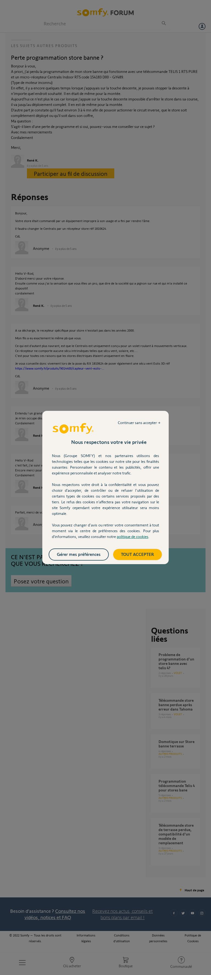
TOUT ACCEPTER (137, 554)
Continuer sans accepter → (139, 422)
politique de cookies (132, 536)
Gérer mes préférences (79, 554)
